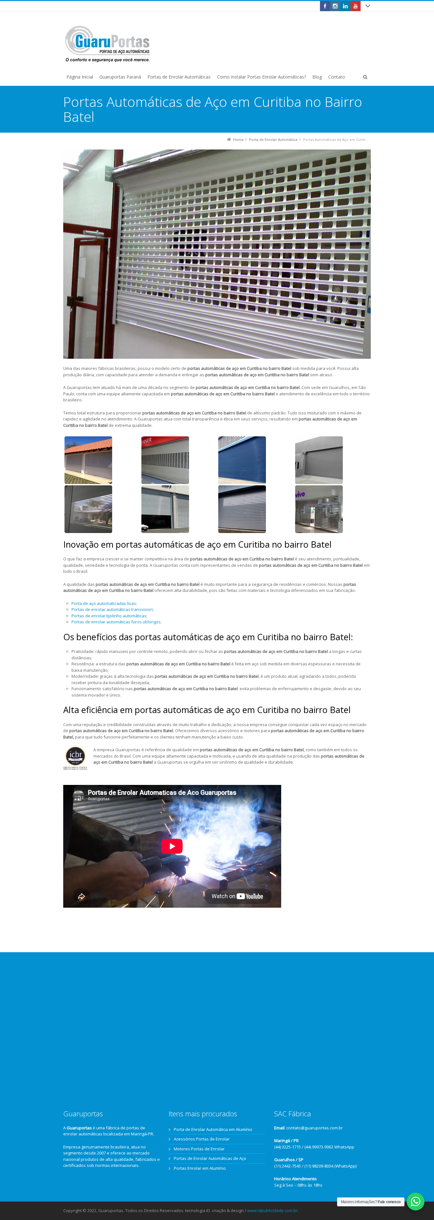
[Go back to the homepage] (107, 44)
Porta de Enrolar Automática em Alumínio (213, 1129)
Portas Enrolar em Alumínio (200, 1168)
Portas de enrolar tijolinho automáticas (108, 616)
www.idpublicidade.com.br (272, 1210)
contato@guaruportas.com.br (314, 1128)
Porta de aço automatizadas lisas (103, 603)
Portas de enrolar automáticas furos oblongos (116, 622)
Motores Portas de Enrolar (199, 1149)
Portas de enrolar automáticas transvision (112, 609)
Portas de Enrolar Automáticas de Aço (210, 1158)
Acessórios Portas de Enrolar (202, 1139)
